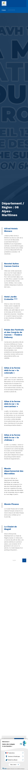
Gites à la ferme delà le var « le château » (12, 437)
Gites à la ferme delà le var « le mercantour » (12, 404)
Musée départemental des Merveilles (13, 471)
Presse (4, 10)
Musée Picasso (11, 504)
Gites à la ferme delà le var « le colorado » (12, 370)
